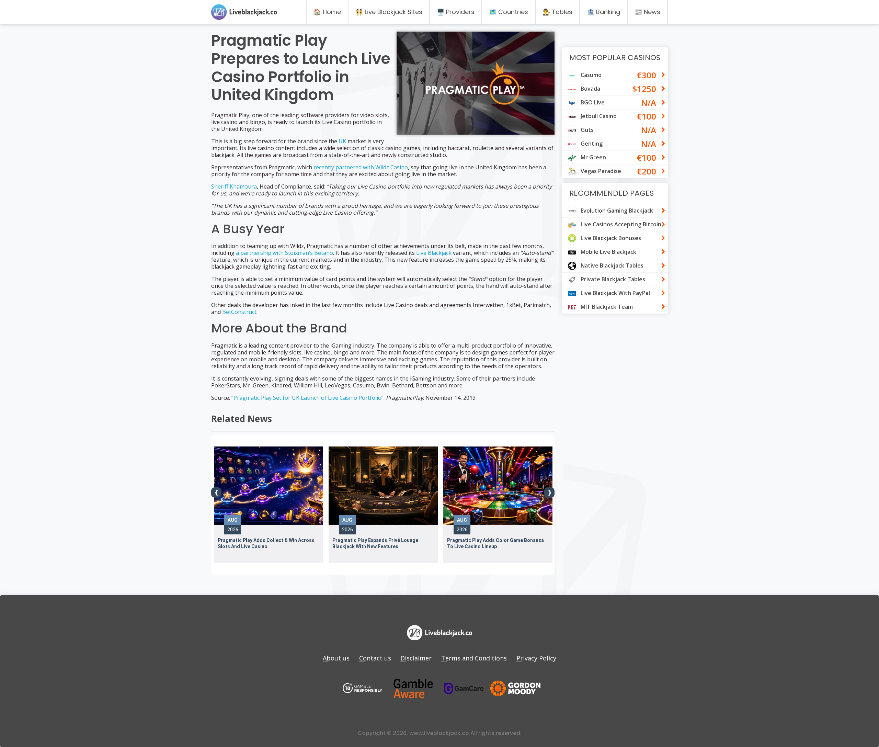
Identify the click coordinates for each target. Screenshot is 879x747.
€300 (646, 75)
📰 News (647, 12)
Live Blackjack (434, 253)
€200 (646, 171)
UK (342, 141)
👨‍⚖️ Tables (557, 12)
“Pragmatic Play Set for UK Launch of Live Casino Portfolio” (307, 397)
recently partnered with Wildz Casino (360, 167)
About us (336, 658)
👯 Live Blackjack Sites (388, 12)
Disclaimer (416, 658)
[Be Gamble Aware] (413, 689)
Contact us (375, 658)
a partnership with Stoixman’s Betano (284, 253)
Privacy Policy (536, 658)
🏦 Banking (603, 12)
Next (549, 492)
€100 (646, 116)
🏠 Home (327, 12)
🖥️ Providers (456, 12)
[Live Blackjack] (362, 688)
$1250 (644, 88)
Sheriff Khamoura (234, 186)
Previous (216, 492)
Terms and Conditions (474, 658)
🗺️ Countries (508, 12)
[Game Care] (464, 688)
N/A (648, 102)
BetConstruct (239, 312)
